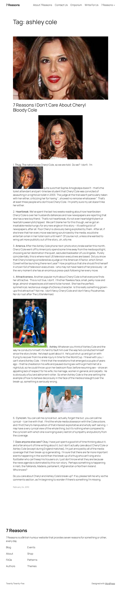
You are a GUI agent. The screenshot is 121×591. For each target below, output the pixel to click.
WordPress (110, 583)
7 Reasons (13, 5)
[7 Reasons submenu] (114, 5)
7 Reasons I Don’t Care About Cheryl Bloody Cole (49, 107)
